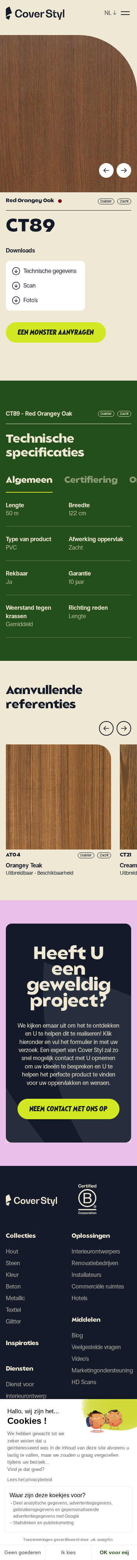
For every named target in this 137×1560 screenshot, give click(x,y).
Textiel (13, 1309)
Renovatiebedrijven (95, 1263)
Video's (80, 1358)
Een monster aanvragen (56, 332)
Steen (13, 1263)
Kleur (12, 1274)
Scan (29, 285)
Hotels (79, 1298)
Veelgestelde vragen (96, 1347)
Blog (77, 1335)
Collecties (21, 1236)
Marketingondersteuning (102, 1370)
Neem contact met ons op (68, 1109)
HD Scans (84, 1382)
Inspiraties (22, 1344)
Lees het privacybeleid (29, 1479)
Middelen (86, 1320)
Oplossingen (91, 1236)
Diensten (19, 1369)
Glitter (13, 1321)
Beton (13, 1286)
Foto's (30, 300)
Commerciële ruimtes (98, 1286)
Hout (12, 1251)
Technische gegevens (49, 270)
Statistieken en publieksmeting (43, 1522)
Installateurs (86, 1274)
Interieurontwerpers (96, 1251)
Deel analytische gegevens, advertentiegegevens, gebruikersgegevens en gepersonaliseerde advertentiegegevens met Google (63, 1510)
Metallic (15, 1298)
